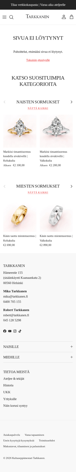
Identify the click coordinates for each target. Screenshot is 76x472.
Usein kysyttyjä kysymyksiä (18, 440)
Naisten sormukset (37, 102)
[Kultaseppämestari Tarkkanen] (38, 17)
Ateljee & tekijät (13, 378)
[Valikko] (4, 17)
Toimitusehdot (47, 440)
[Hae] (13, 17)
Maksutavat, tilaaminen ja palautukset (24, 446)
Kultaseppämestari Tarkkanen (28, 458)
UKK (7, 392)
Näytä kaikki (38, 108)
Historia (8, 385)
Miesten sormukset (38, 186)
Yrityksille (10, 399)
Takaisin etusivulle (38, 60)
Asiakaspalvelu (11, 434)
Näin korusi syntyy (15, 405)
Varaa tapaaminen (34, 434)
